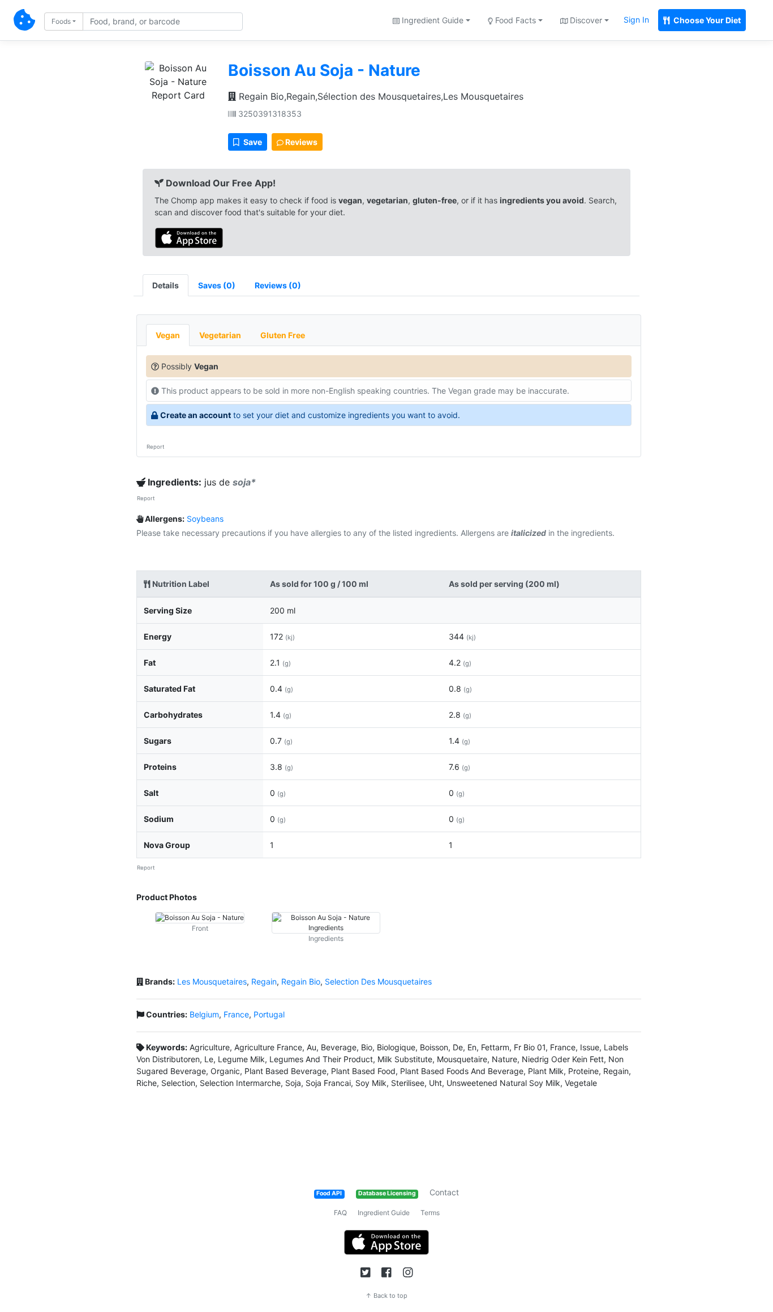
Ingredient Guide (384, 1212)
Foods (61, 21)
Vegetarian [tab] (220, 335)
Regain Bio (300, 981)
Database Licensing (387, 1193)
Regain (264, 981)
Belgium (204, 1014)
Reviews (300, 142)
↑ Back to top (386, 1296)
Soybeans (205, 518)
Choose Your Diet (706, 20)
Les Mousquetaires (212, 981)
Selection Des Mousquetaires (378, 981)
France (236, 1014)
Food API (329, 1193)
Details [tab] (165, 285)
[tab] (216, 285)
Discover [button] (585, 20)
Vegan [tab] (168, 335)
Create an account (195, 415)
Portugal (269, 1014)
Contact (444, 1192)
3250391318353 (269, 113)
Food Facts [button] (514, 20)
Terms (430, 1212)
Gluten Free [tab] (282, 335)
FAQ (340, 1212)
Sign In (636, 19)
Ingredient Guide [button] (431, 20)
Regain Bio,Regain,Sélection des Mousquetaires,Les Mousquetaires (379, 96)
